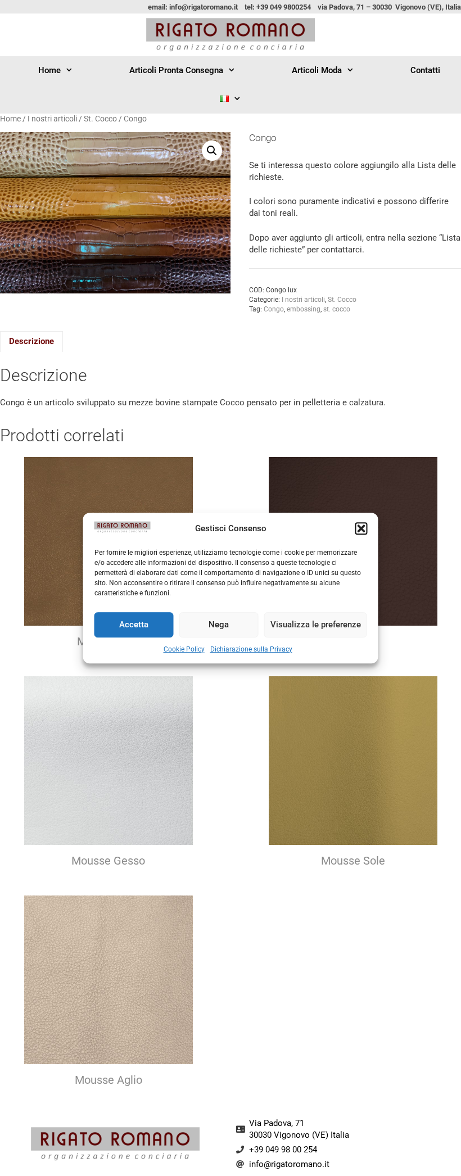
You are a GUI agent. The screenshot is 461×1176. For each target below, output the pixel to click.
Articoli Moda (317, 70)
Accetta (133, 624)
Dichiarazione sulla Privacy (251, 649)
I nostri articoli (52, 118)
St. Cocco (100, 118)
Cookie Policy (184, 649)
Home (49, 70)
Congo (274, 309)
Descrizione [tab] (31, 341)
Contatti (425, 70)
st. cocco (336, 309)
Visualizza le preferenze (315, 624)
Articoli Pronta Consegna (176, 70)
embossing (303, 309)
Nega (219, 624)
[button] (361, 529)
